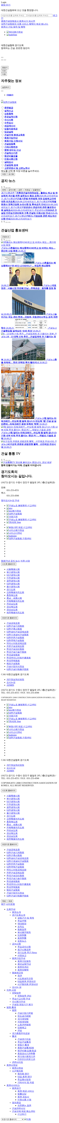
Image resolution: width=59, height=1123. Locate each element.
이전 (4, 71)
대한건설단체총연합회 (18, 669)
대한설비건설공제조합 (18, 632)
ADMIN (10, 685)
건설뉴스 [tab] (5, 237)
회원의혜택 (23, 970)
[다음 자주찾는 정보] (2, 100)
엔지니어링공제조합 (16, 643)
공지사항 (16, 944)
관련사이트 (17, 1062)
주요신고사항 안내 (21, 999)
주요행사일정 (24, 1079)
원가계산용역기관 (26, 1056)
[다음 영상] (9, 460)
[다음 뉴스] (9, 240)
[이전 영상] (6, 460)
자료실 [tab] (27, 190)
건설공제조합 (13, 623)
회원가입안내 (18, 958)
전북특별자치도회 (15, 601)
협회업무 (22, 929)
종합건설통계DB (26, 1048)
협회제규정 (17, 973)
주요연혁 (22, 921)
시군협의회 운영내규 (28, 984)
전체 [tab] (4, 190)
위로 (10, 901)
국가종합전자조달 (21, 1033)
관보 (20, 1030)
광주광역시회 (13, 581)
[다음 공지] (9, 187)
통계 (14, 1036)
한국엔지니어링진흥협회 (19, 658)
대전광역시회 (13, 584)
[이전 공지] (6, 187)
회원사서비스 (13, 1085)
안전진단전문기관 (26, 1059)
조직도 (21, 926)
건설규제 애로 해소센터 (23, 1111)
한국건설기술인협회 (16, 652)
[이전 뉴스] (6, 240)
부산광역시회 (13, 572)
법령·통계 (11, 1007)
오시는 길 (16, 987)
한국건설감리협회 (15, 649)
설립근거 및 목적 (26, 918)
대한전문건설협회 (15, 637)
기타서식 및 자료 (26, 1082)
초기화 (11, 174)
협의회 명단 (23, 1074)
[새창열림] (21, 505)
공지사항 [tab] (12, 190)
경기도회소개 (18, 915)
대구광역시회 (13, 575)
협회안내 (5, 561)
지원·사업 (25, 561)
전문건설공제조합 (15, 646)
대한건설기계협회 (15, 626)
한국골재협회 (13, 655)
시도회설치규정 (25, 978)
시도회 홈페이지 (8, 564)
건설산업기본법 (25, 1013)
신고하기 (22, 1114)
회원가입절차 (24, 961)
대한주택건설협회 (15, 640)
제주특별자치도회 (15, 612)
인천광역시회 (13, 578)
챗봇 (4, 901)
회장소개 (16, 912)
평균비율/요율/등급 (27, 1050)
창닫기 (5, 68)
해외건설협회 (13, 663)
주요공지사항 (24, 947)
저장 (4, 174)
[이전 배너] (6, 222)
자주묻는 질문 (24, 1105)
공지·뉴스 (15, 561)
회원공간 (16, 1088)
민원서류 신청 (24, 1100)
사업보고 (22, 955)
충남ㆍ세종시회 (14, 598)
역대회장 (22, 924)
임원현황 (22, 935)
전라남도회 (12, 604)
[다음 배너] (9, 222)
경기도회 (11, 589)
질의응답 (16, 1102)
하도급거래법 (24, 1016)
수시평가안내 (18, 1001)
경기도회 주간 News (27, 952)
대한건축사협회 (14, 629)
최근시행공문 (24, 949)
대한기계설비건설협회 (18, 635)
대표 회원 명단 (25, 1076)
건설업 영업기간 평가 (22, 1004)
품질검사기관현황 (26, 1053)
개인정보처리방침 (15, 679)
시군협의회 (17, 1071)
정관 (20, 975)
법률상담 (22, 1094)
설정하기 (5, 87)
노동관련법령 (24, 1025)
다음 (4, 74)
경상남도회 (12, 609)
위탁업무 (16, 993)
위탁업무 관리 (24, 996)
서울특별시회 (13, 569)
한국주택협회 (13, 660)
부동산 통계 (23, 1045)
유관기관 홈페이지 (9, 618)
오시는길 (11, 682)
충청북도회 (12, 595)
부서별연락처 (24, 932)
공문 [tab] (20, 190)
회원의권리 (23, 967)
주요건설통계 (24, 1042)
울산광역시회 (13, 586)
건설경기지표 (24, 1039)
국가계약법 (23, 1019)
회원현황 (22, 938)
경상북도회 (12, 607)
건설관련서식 (18, 1108)
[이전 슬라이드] (2, 57)
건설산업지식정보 (15, 666)
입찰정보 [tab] (36, 190)
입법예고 (22, 1027)
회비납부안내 (24, 964)
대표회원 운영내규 (27, 981)
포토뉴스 (22, 941)
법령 (14, 1010)
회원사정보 (12, 1065)
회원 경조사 (23, 1097)
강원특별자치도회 (15, 592)
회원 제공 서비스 (26, 1091)
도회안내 (11, 909)
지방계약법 (23, 1022)
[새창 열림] (15, 32)
